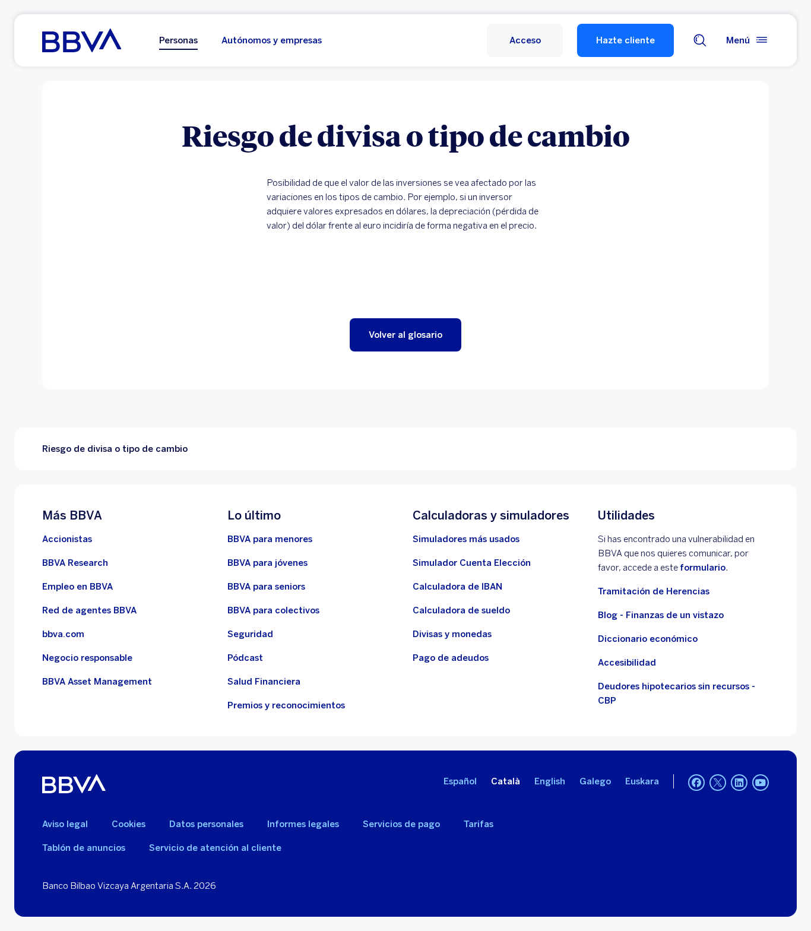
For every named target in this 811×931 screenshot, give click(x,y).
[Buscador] (700, 40)
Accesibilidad (627, 662)
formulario (703, 567)
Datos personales (206, 824)
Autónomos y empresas (271, 40)
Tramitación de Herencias (653, 591)
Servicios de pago (401, 824)
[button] (525, 40)
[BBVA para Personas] (81, 40)
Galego (595, 781)
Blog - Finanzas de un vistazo (661, 615)
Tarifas (478, 824)
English (549, 781)
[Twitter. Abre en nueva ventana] (717, 782)
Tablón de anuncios (83, 848)
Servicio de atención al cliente (215, 848)
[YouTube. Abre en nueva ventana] (760, 782)
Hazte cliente (625, 40)
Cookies (128, 824)
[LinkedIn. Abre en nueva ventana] (739, 782)
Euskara (642, 781)
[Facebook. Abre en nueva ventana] (696, 782)
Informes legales (303, 824)
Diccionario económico (648, 639)
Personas (178, 40)
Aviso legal (65, 824)
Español (460, 781)
